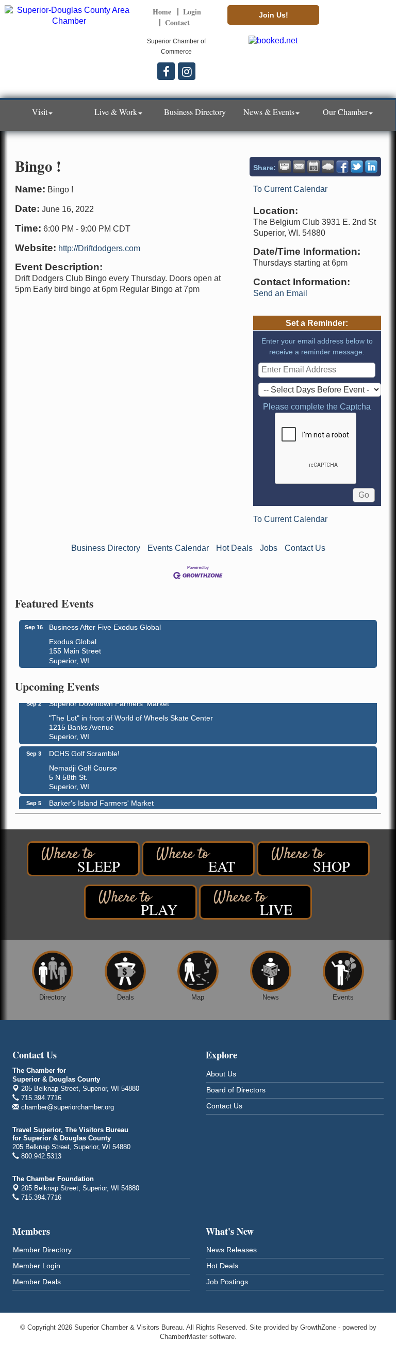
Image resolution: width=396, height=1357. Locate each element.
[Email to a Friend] (299, 166)
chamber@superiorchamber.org (66, 1107)
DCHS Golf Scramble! (84, 750)
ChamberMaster (183, 1336)
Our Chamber (345, 111)
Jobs (268, 548)
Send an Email (280, 293)
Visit (39, 111)
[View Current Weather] (328, 166)
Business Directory (195, 111)
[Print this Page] (284, 166)
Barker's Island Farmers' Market (101, 799)
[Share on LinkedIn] (371, 166)
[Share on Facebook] (342, 166)
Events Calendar (178, 548)
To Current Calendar (290, 189)
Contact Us (305, 548)
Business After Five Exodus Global (105, 627)
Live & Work (115, 111)
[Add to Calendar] (313, 166)
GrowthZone (318, 1327)
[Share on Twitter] (357, 166)
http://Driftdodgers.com (99, 248)
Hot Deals (234, 548)
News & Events (268, 111)
